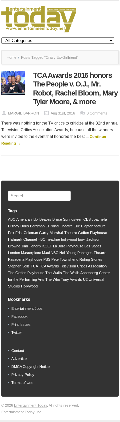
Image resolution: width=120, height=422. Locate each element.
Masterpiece (31, 253)
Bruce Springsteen (67, 219)
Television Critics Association (83, 266)
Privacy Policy (22, 375)
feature (100, 226)
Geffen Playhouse (92, 233)
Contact (17, 351)
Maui (46, 253)
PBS (46, 259)
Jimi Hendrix (31, 246)
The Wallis (53, 273)
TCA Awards (49, 266)
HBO (42, 239)
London (14, 253)
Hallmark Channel (22, 239)
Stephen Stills (19, 266)
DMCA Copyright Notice (30, 367)
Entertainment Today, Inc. (21, 412)
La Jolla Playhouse (68, 246)
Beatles (45, 219)
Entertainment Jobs (27, 308)
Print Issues (21, 325)
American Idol (27, 219)
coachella (99, 219)
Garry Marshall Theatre (58, 233)
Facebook (19, 316)
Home (11, 57)
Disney (13, 226)
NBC (54, 253)
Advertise (19, 359)
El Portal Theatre (59, 226)
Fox (11, 233)
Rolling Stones (90, 259)
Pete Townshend (64, 259)
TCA (34, 266)
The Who (52, 279)
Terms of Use (22, 383)
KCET (47, 246)
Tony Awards (71, 279)
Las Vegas (92, 246)
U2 (85, 279)
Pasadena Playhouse (25, 259)
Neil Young (67, 253)
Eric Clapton (83, 226)
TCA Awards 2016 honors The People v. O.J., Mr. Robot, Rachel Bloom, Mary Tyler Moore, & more (75, 88)
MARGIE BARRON (23, 113)
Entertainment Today (30, 405)
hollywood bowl (73, 239)
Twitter (16, 333)
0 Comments (97, 113)
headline (53, 239)
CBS (87, 219)
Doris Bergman (32, 226)
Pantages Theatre (91, 253)
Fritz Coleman (26, 233)
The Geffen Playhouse (26, 273)
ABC (11, 219)
